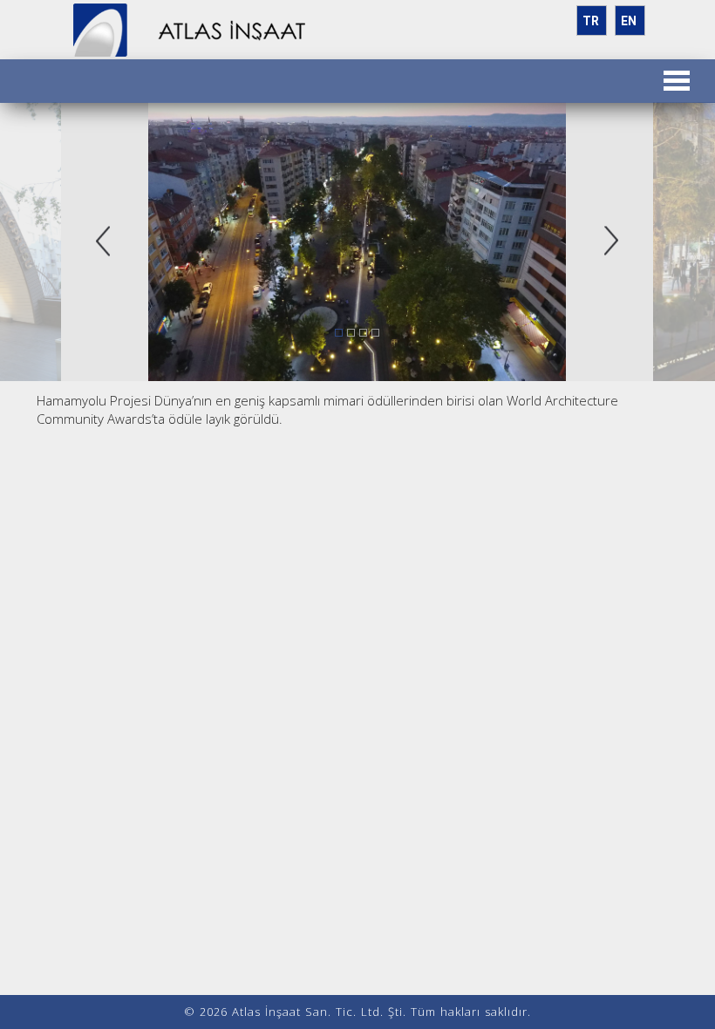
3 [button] (363, 333)
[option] (357, 241)
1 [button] (339, 333)
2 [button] (351, 333)
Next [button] (611, 242)
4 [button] (375, 333)
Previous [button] (103, 242)
